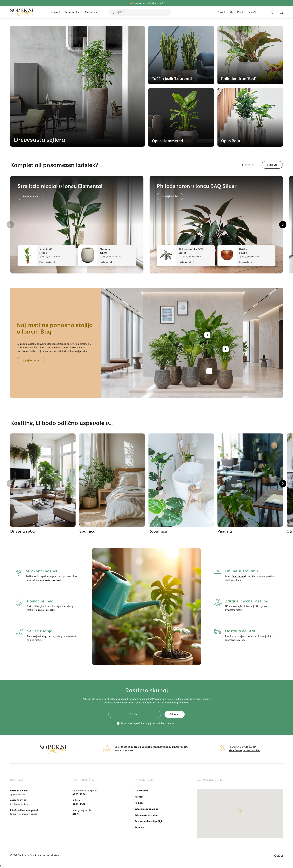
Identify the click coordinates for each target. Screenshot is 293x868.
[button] (242, 165)
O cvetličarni (236, 12)
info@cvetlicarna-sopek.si (24, 810)
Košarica (139, 827)
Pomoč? (252, 12)
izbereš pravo (53, 580)
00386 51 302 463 (18, 800)
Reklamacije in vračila (146, 815)
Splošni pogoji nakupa (146, 808)
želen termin (238, 576)
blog (44, 636)
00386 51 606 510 (18, 790)
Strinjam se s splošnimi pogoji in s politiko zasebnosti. (148, 723)
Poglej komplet (30, 196)
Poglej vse (272, 164)
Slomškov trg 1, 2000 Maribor (244, 750)
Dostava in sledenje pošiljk (149, 821)
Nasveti (221, 12)
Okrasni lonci (92, 12)
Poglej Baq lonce (30, 360)
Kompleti (55, 12)
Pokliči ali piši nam (44, 609)
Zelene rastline (72, 12)
